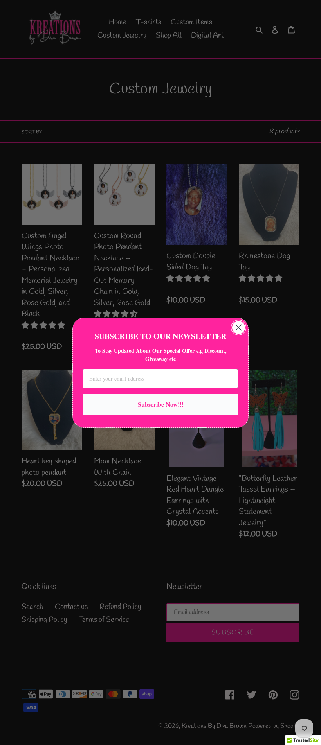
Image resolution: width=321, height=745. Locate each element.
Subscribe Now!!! (161, 404)
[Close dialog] (238, 327)
